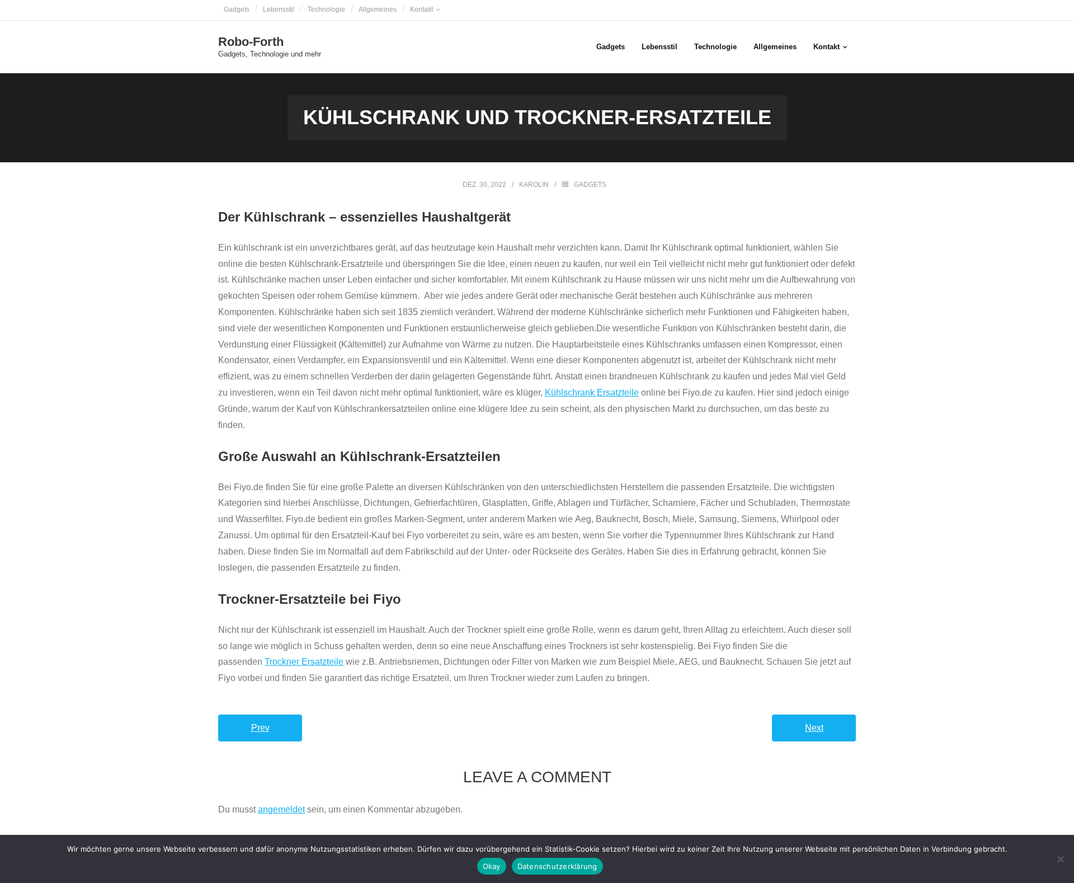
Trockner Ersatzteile (304, 661)
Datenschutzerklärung (557, 866)
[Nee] (1060, 859)
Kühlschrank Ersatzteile (592, 392)
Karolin (534, 185)
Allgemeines (378, 9)
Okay (492, 866)
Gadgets (236, 9)
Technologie (326, 9)
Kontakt (421, 9)
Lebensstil (278, 9)
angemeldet (281, 809)
